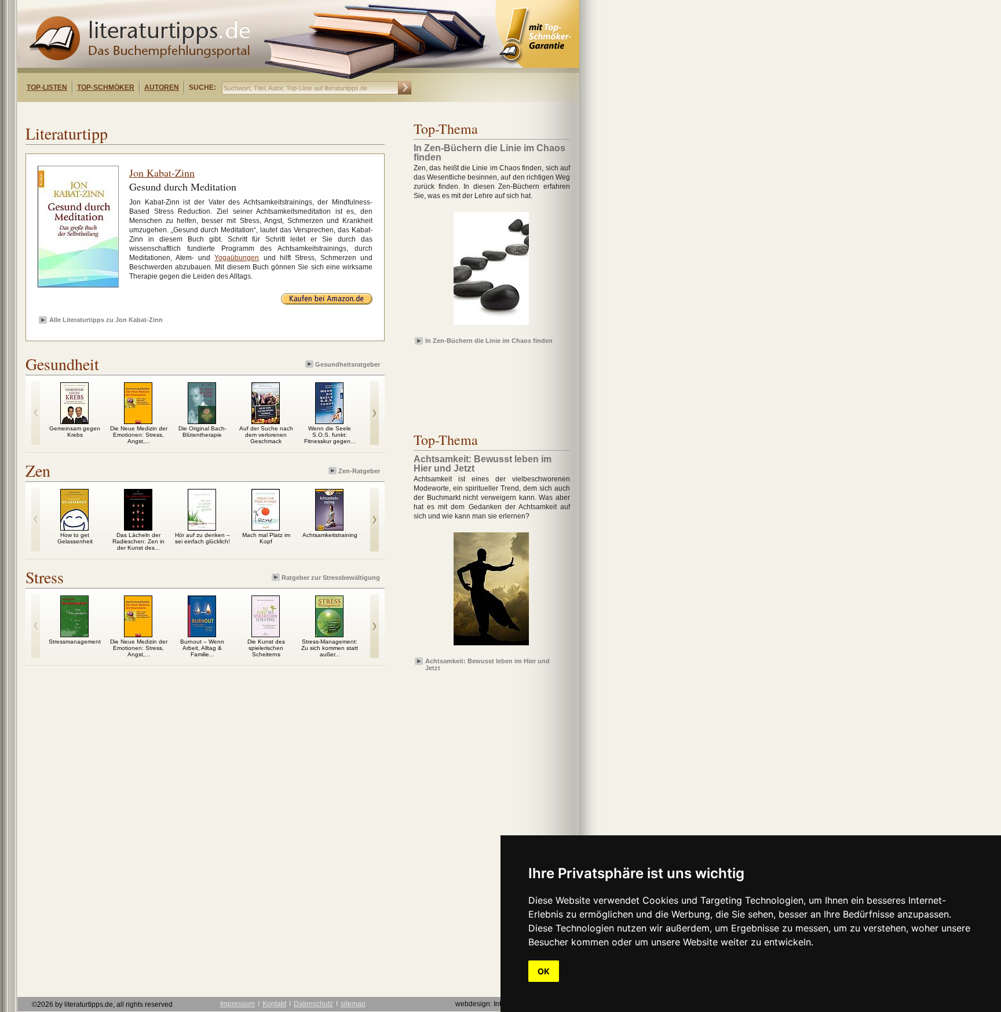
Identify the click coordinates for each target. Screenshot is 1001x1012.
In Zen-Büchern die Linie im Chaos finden (489, 340)
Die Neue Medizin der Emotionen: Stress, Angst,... (138, 434)
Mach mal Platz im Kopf (266, 538)
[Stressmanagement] (74, 634)
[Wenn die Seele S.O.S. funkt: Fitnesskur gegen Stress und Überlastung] (329, 421)
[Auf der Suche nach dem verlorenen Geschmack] (265, 421)
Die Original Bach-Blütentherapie (202, 431)
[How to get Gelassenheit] (74, 528)
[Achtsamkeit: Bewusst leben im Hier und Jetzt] (491, 646)
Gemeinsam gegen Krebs (74, 431)
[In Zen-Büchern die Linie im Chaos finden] (491, 325)
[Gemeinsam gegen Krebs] (74, 421)
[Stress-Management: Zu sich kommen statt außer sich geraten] (329, 634)
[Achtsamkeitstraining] (329, 528)
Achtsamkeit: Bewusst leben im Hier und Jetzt (487, 663)
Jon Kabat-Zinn (162, 173)
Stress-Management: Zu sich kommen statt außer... (329, 647)
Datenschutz (313, 1004)
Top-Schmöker (105, 87)
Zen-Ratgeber (359, 470)
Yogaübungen (236, 258)
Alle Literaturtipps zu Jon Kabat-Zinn (106, 319)
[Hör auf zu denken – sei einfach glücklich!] (201, 528)
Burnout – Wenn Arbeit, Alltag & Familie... (202, 647)
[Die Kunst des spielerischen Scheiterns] (265, 634)
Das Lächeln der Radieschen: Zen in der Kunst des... (138, 541)
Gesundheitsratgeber (347, 364)
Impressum (237, 1004)
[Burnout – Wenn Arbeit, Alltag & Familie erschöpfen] (201, 634)
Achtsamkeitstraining (329, 535)
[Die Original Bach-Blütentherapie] (201, 421)
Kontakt (274, 1004)
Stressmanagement (75, 641)
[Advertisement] (166, 112)
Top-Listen (47, 87)
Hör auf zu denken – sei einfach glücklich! (202, 538)
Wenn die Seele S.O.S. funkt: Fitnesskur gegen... (330, 434)
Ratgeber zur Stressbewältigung (331, 577)
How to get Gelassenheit (75, 538)
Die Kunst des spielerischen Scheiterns (266, 647)
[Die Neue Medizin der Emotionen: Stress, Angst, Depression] (138, 421)
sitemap (353, 1004)
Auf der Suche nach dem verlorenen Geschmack (266, 434)
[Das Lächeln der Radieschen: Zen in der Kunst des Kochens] (138, 528)
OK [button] (544, 971)
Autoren (161, 87)
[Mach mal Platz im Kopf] (265, 528)
